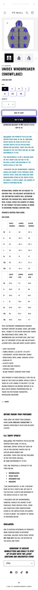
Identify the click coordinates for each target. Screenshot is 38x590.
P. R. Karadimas (15, 586)
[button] (4, 12)
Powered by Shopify (26, 586)
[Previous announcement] (4, 4)
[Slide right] (36, 59)
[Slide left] (2, 59)
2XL (13, 93)
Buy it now (19, 119)
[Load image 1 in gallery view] (9, 58)
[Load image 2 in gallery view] (19, 58)
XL (5, 93)
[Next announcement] (34, 4)
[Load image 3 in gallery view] (29, 58)
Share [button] (7, 401)
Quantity (4, 99)
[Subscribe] (31, 563)
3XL (21, 93)
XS (5, 88)
